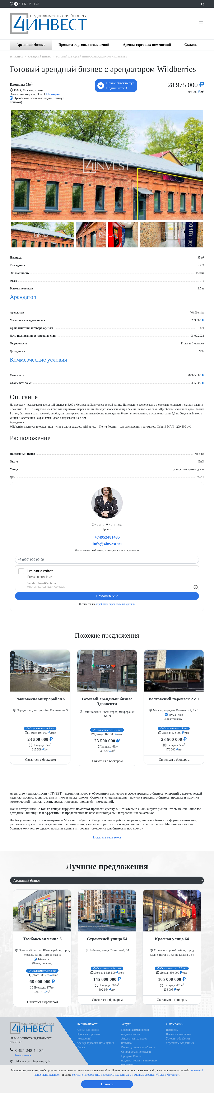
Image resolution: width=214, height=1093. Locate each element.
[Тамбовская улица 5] (42, 910)
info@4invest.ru (107, 543)
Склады (190, 45)
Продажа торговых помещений (84, 45)
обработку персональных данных (115, 604)
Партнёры (172, 1029)
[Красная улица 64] (172, 910)
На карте (53, 94)
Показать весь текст (107, 837)
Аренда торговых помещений (147, 45)
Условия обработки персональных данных (180, 1041)
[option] (107, 165)
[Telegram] (16, 3)
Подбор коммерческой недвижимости (135, 1032)
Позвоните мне (107, 596)
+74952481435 (107, 537)
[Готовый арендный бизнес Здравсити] (107, 671)
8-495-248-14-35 (29, 3)
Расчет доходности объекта (138, 1047)
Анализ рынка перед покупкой (134, 1041)
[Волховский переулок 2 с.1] (174, 671)
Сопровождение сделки (136, 1051)
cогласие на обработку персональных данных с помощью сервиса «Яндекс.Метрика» (125, 1074)
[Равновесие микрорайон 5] (40, 671)
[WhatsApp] (11, 3)
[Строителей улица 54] (107, 910)
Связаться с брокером (40, 759)
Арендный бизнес (31, 45)
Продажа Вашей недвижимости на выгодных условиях (139, 1060)
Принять (107, 1084)
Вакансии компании (178, 1034)
